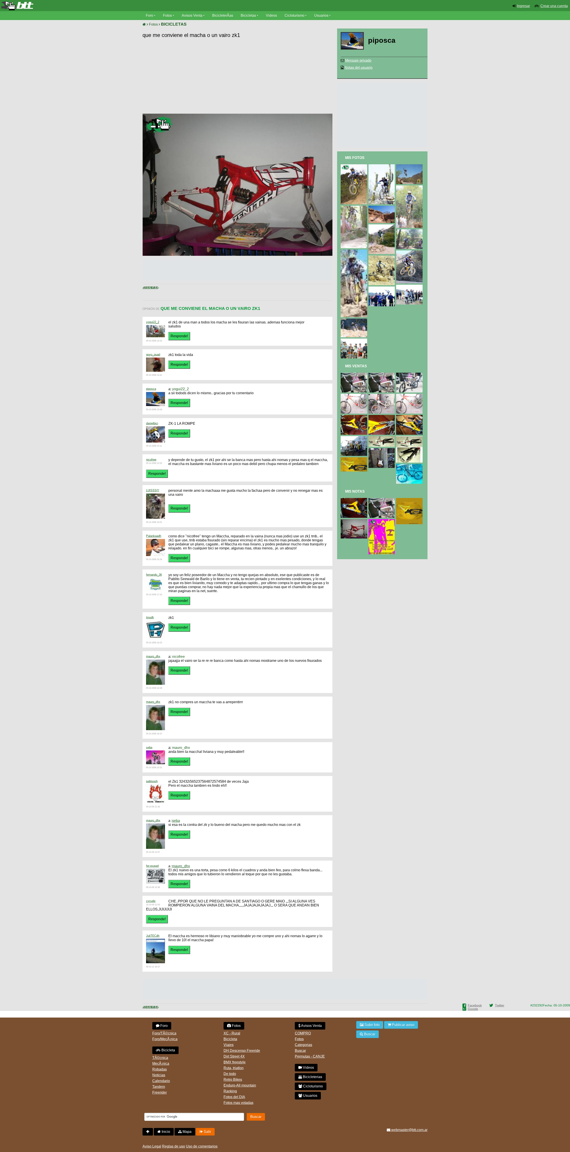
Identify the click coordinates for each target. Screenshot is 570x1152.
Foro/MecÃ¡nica (164, 1039)
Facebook (475, 1005)
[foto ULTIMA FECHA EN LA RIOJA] (382, 226)
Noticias (158, 1075)
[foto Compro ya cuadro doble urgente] (355, 500)
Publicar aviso (402, 1025)
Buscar (300, 1050)
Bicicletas (249, 15)
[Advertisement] (294, 77)
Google (473, 1009)
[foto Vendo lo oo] (355, 417)
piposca (151, 388)
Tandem (158, 1087)
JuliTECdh (152, 935)
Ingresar (523, 6)
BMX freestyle (235, 1062)
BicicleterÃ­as (222, 15)
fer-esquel (152, 866)
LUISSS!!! (152, 490)
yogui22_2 (152, 322)
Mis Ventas (356, 366)
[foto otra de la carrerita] (355, 320)
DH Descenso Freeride (242, 1050)
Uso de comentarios (202, 1146)
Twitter (499, 1005)
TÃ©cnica (160, 1058)
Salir (207, 1132)
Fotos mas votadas (238, 1103)
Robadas (159, 1069)
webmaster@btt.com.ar (409, 1130)
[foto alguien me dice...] (382, 207)
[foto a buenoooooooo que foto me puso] (410, 252)
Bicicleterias (312, 1077)
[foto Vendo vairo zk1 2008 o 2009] (355, 459)
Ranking (230, 1091)
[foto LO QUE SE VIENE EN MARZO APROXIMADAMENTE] (355, 251)
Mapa (186, 1132)
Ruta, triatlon (234, 1068)
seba (149, 747)
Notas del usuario (359, 67)
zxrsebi (150, 901)
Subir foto (372, 1025)
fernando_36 (154, 574)
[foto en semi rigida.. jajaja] (382, 166)
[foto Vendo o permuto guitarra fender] (382, 450)
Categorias (303, 1045)
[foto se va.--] (382, 500)
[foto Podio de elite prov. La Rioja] (355, 340)
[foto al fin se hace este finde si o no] (382, 521)
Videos (271, 15)
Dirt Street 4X (234, 1056)
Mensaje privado (358, 60)
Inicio (165, 1132)
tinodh (150, 617)
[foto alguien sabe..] (410, 187)
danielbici (152, 423)
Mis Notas (355, 491)
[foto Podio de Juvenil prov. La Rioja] (410, 287)
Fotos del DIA (234, 1097)
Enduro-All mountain (240, 1085)
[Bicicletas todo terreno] (95, 5)
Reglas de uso (173, 1146)
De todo (230, 1074)
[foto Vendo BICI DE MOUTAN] (410, 396)
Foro (149, 15)
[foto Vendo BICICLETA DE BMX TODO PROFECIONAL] (410, 374)
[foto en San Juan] (382, 257)
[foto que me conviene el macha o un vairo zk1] (355, 521)
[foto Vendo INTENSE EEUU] (382, 374)
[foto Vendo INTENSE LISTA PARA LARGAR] (382, 396)
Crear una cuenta (554, 6)
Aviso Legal (151, 1146)
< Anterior (146, 287)
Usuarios (321, 15)
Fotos (167, 15)
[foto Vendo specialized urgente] (410, 466)
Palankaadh (153, 536)
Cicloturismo (294, 15)
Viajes (229, 1045)
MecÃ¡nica (160, 1063)
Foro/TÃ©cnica (164, 1033)
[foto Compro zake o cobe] (410, 438)
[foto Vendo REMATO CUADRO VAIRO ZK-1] (382, 417)
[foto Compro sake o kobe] (382, 438)
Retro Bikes (233, 1079)
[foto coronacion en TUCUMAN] (355, 207)
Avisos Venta (192, 15)
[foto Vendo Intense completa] (355, 374)
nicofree (151, 459)
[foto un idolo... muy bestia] (410, 166)
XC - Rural (232, 1033)
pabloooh (152, 781)
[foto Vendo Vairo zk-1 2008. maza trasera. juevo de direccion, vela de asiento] (355, 438)
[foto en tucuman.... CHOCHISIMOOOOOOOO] (410, 231)
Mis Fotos (354, 158)
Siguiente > (154, 287)
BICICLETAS (174, 24)
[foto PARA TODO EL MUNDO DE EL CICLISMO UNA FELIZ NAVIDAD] (355, 166)
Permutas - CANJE (310, 1056)
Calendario (161, 1081)
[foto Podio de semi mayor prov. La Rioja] (382, 288)
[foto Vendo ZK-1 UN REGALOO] (410, 417)
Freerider (159, 1092)
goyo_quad (153, 354)
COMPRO (303, 1033)
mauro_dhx (153, 656)
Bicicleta (168, 1050)
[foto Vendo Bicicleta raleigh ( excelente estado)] (355, 396)
